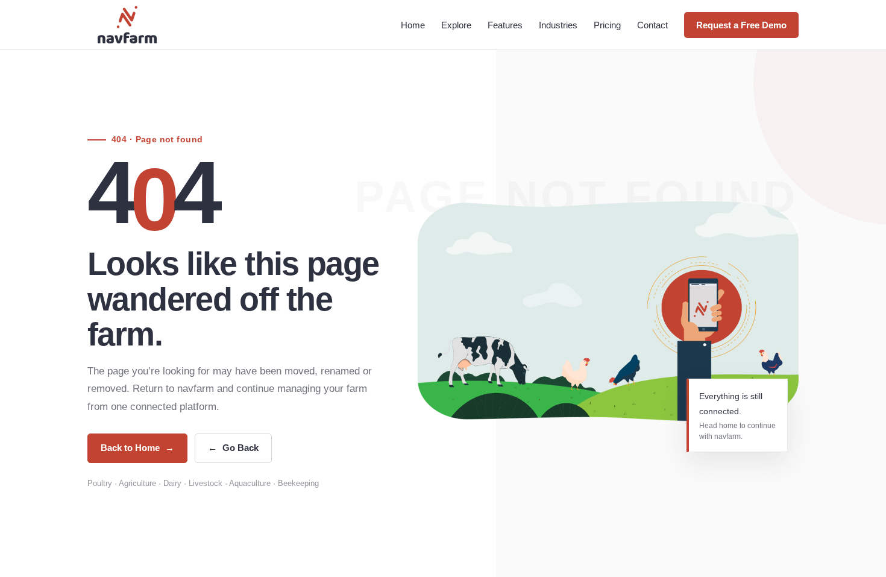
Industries (558, 25)
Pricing (607, 25)
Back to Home (137, 448)
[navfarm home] (127, 24)
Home (413, 25)
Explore (456, 25)
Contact (652, 25)
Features (505, 25)
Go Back (233, 448)
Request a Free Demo (741, 25)
